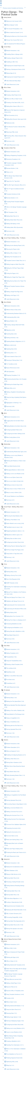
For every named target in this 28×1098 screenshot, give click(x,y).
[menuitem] (1, 3)
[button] (1, 1)
